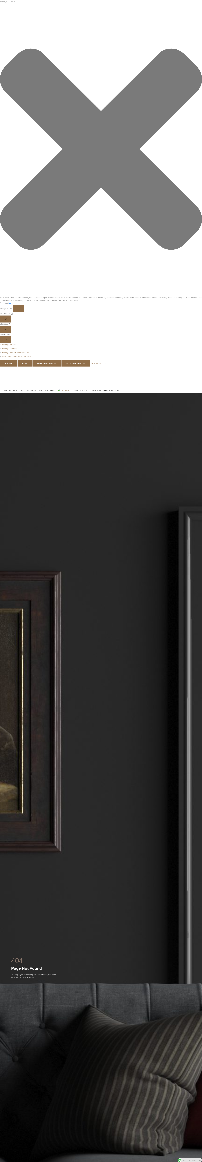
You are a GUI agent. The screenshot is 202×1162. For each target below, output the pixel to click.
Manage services (9, 348)
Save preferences (75, 363)
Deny (24, 363)
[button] (101, 149)
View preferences (46, 363)
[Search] (190, 390)
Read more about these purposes (16, 356)
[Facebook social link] (177, 384)
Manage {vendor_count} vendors (16, 352)
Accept (8, 363)
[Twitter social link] (180, 384)
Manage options (9, 344)
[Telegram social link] (189, 384)
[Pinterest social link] (183, 384)
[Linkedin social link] (186, 384)
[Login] (199, 390)
